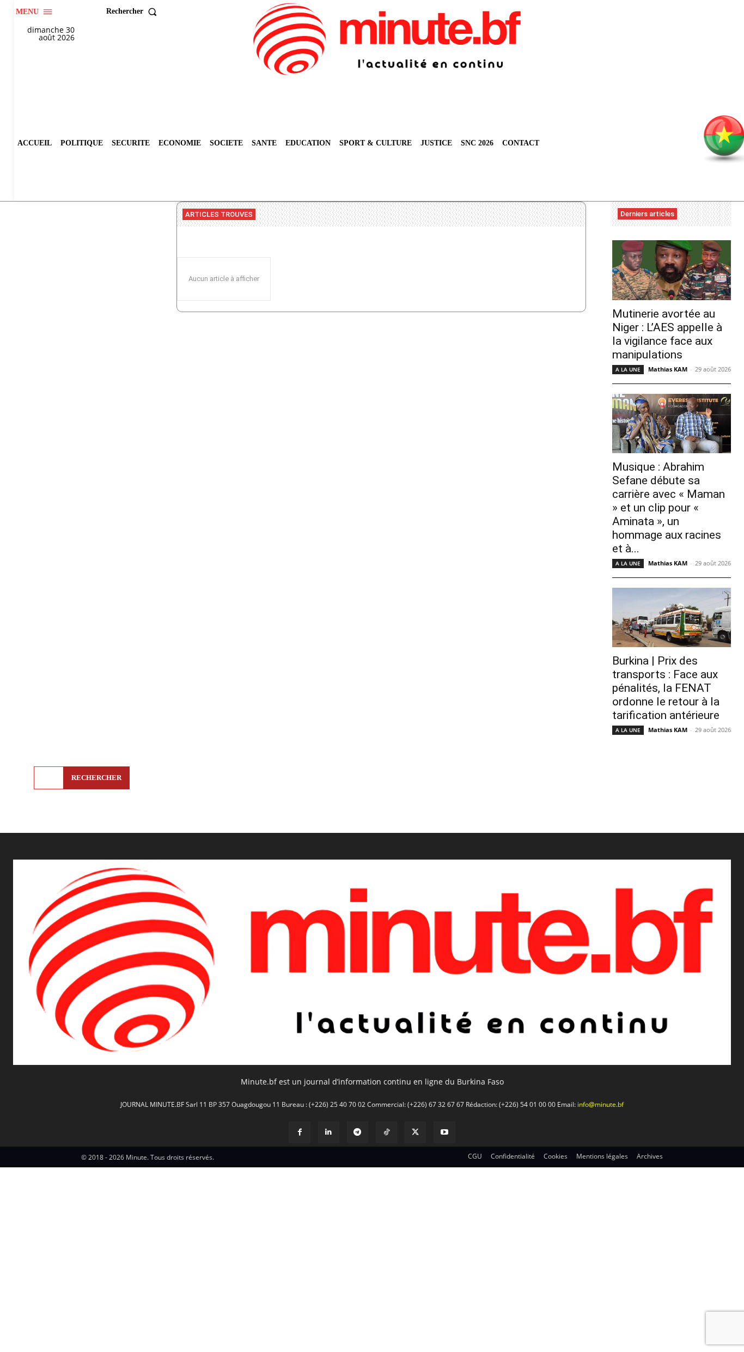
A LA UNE (628, 369)
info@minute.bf (600, 1104)
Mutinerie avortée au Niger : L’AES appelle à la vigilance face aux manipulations (667, 334)
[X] (415, 1132)
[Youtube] (444, 1132)
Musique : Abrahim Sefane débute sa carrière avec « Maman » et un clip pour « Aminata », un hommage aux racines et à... (668, 507)
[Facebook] (299, 1132)
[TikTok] (386, 1132)
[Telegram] (357, 1132)
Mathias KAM (667, 369)
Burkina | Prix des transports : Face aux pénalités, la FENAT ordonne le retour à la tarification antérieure (665, 688)
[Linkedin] (328, 1132)
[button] (134, 11)
